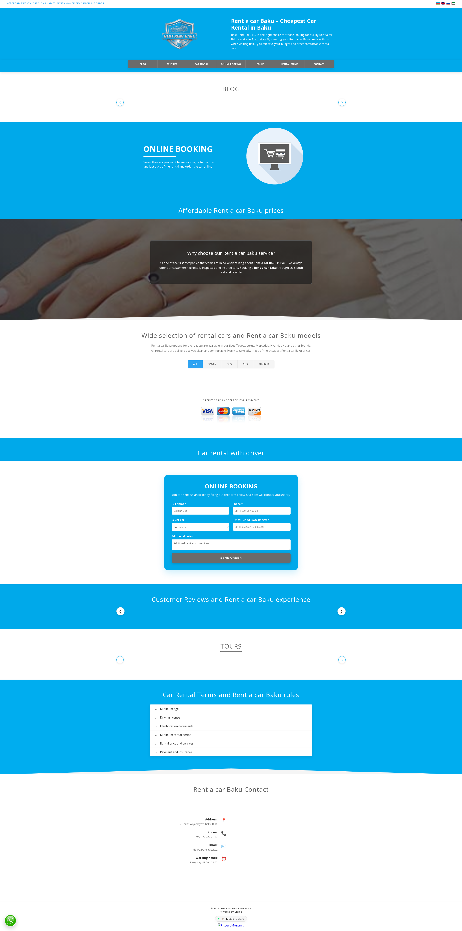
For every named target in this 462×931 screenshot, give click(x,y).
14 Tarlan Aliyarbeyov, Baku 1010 (197, 824)
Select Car (178, 520)
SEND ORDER (231, 557)
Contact (319, 64)
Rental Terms (289, 64)
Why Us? (172, 64)
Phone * (238, 504)
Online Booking (231, 64)
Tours (260, 64)
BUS (245, 364)
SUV (229, 364)
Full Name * (179, 504)
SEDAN (212, 364)
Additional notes (182, 536)
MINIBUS (264, 364)
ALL (195, 364)
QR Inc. (238, 911)
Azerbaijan (259, 39)
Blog (143, 64)
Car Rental (201, 64)
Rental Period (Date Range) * (251, 520)
